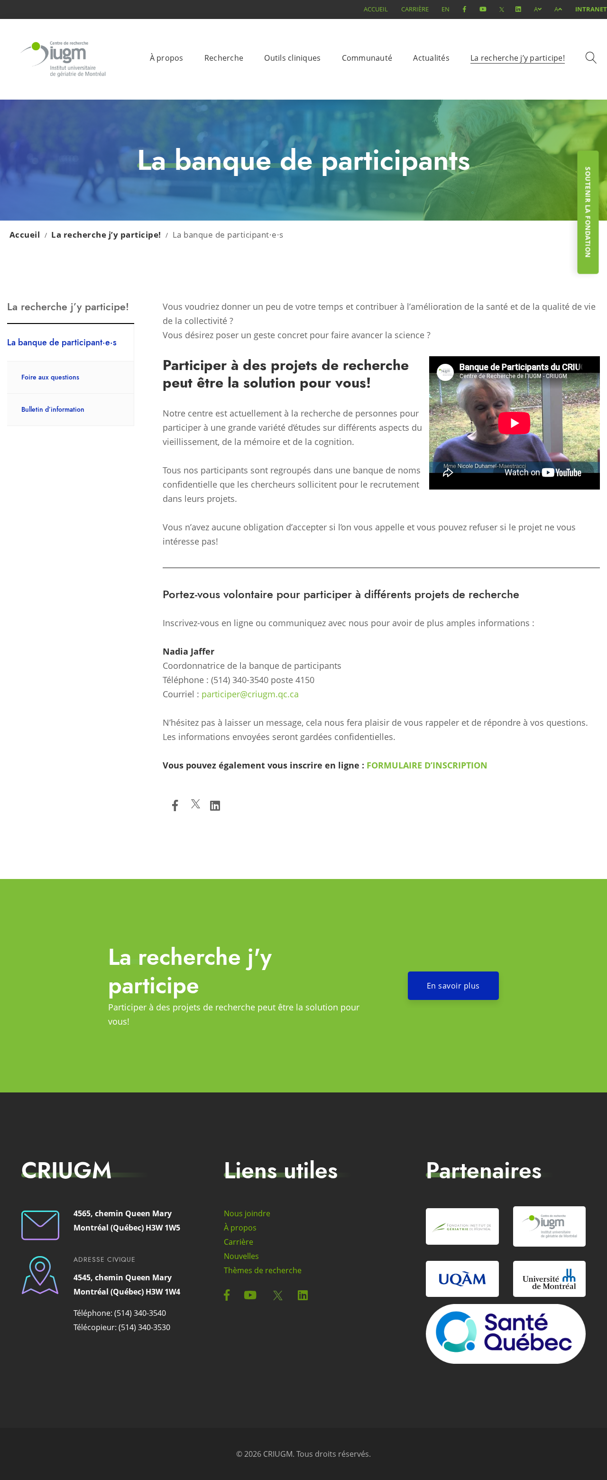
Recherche (223, 58)
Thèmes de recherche (263, 1270)
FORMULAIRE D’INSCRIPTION (427, 765)
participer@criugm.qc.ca (250, 694)
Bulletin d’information (52, 409)
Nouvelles (241, 1256)
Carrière (415, 9)
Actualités (431, 58)
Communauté (367, 58)
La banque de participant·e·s (62, 342)
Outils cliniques (292, 58)
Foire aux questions (50, 377)
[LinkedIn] (215, 805)
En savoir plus (453, 985)
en (445, 9)
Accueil (376, 9)
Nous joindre (247, 1213)
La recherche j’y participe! (517, 58)
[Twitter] (196, 805)
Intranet (591, 9)
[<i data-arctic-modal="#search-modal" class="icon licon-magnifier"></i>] (593, 59)
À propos (167, 58)
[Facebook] (175, 805)
